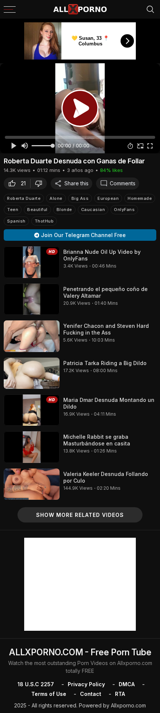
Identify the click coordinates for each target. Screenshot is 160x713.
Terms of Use (48, 694)
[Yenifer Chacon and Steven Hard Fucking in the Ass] (32, 336)
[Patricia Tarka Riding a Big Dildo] (32, 373)
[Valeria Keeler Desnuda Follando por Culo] (32, 484)
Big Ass (80, 198)
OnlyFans (124, 209)
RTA (120, 694)
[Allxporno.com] (80, 9)
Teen (12, 209)
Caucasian (93, 209)
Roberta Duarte (24, 198)
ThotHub (44, 221)
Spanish (16, 221)
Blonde (64, 209)
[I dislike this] (40, 183)
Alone (56, 198)
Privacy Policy (86, 684)
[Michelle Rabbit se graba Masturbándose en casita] (32, 447)
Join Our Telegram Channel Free (83, 235)
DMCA (127, 684)
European (108, 198)
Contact (90, 694)
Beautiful (37, 209)
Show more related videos (80, 515)
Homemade (140, 198)
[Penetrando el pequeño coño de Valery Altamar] (32, 299)
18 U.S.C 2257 (35, 684)
